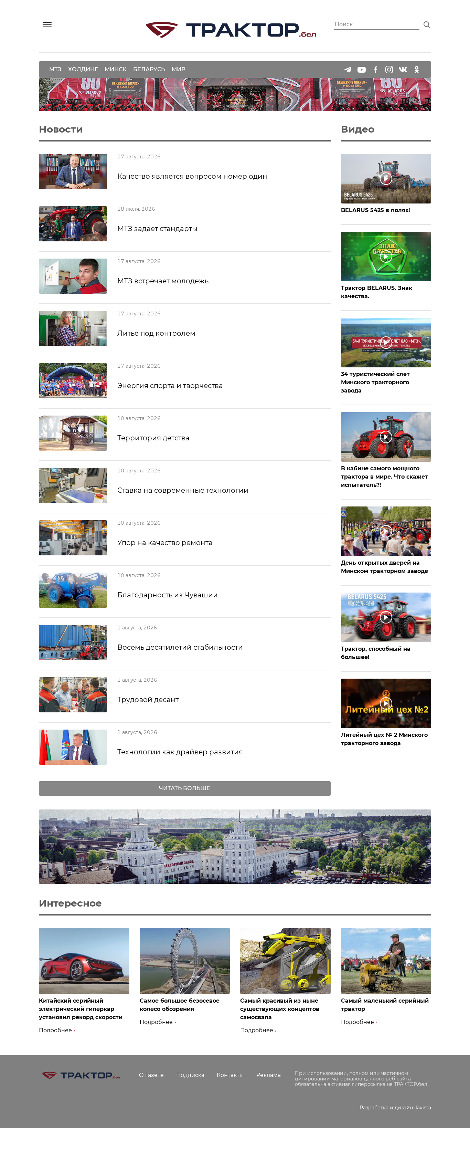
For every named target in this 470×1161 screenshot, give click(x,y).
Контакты (230, 1075)
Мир (178, 69)
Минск (115, 69)
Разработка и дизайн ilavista (395, 1107)
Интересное (70, 903)
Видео (357, 129)
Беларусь (149, 69)
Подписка (190, 1075)
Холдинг (83, 69)
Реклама (268, 1075)
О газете (151, 1075)
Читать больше (184, 788)
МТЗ (55, 69)
